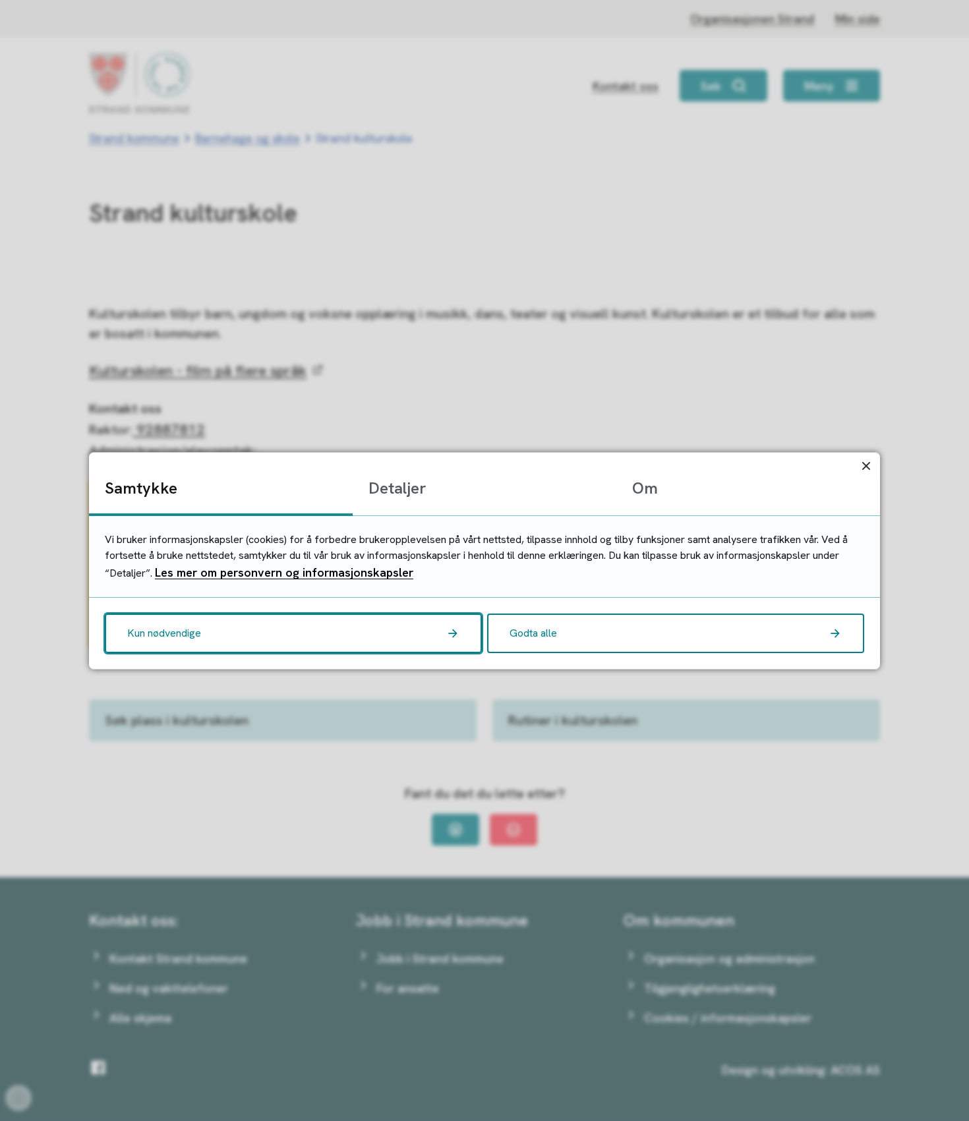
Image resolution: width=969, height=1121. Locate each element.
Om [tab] (645, 488)
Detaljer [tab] (397, 488)
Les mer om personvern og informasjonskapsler (284, 572)
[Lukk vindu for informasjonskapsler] (866, 466)
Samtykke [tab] (141, 488)
